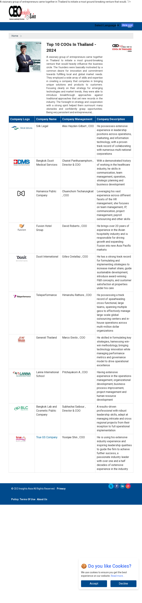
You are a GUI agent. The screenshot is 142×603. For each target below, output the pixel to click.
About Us (42, 499)
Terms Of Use (27, 499)
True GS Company (46, 437)
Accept (94, 583)
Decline (123, 583)
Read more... (118, 575)
